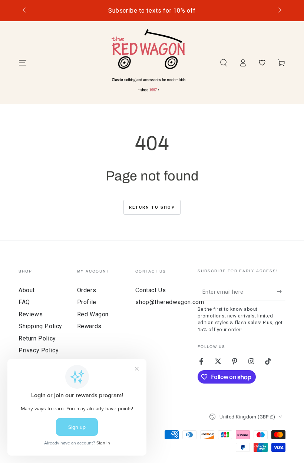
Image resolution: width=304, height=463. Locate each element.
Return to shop (152, 207)
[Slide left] (25, 10)
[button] (223, 63)
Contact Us (150, 290)
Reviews (31, 314)
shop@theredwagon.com (169, 302)
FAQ (24, 302)
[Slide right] (279, 10)
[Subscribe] (281, 292)
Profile (86, 302)
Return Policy (37, 338)
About (27, 290)
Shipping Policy (40, 326)
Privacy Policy (39, 350)
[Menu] (22, 63)
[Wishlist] (262, 63)
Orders (86, 290)
